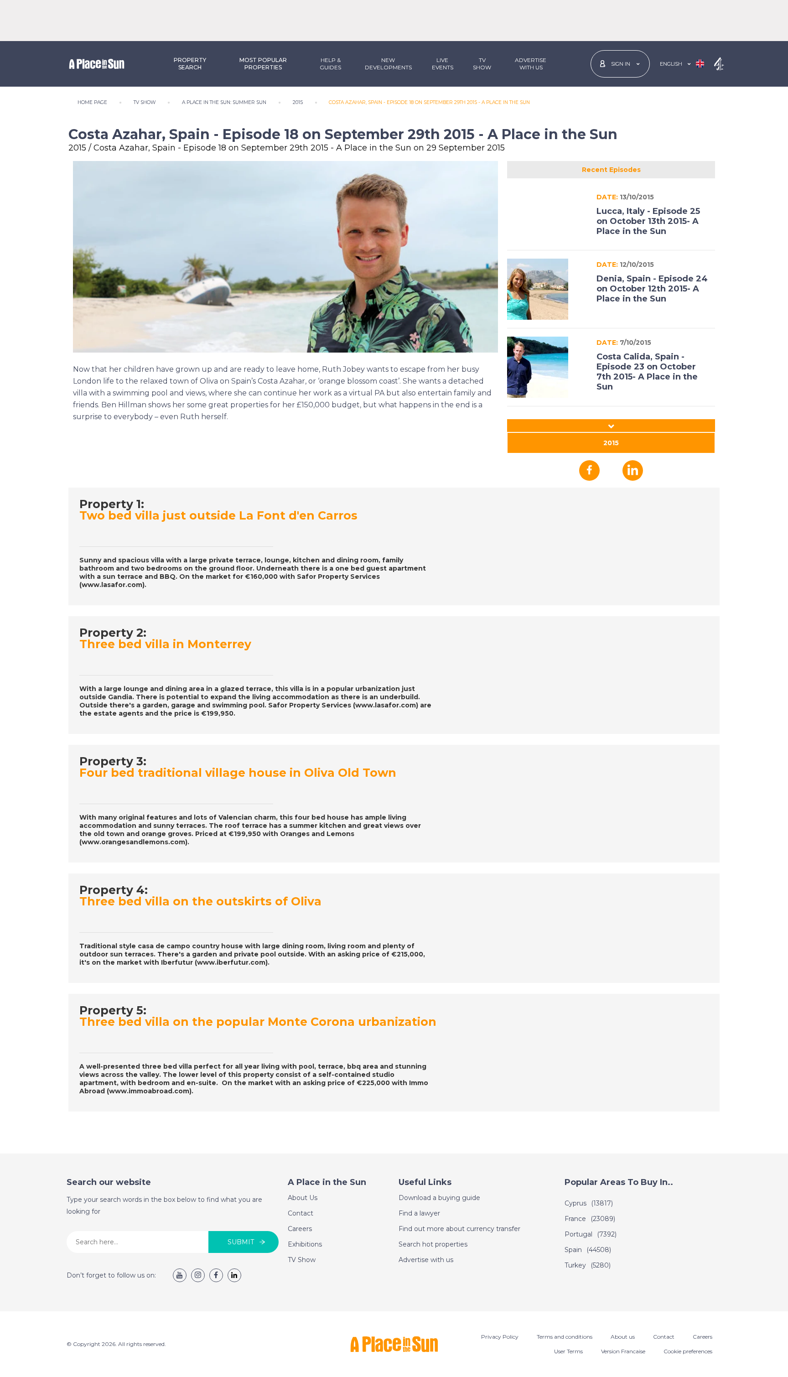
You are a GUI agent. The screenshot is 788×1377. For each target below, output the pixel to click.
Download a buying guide (439, 1198)
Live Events (442, 64)
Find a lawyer (419, 1213)
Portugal (591, 1234)
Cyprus (589, 1203)
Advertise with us (426, 1260)
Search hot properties (433, 1244)
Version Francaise (623, 1351)
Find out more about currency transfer (459, 1229)
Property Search (190, 64)
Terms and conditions (564, 1336)
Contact (300, 1213)
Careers (300, 1229)
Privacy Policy (499, 1336)
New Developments (388, 64)
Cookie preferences (688, 1351)
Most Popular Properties (263, 64)
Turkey (588, 1265)
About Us (302, 1198)
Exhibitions (305, 1244)
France (590, 1219)
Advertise (530, 64)
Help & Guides (330, 64)
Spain (588, 1250)
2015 (611, 443)
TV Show (482, 64)
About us (623, 1336)
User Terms (568, 1351)
